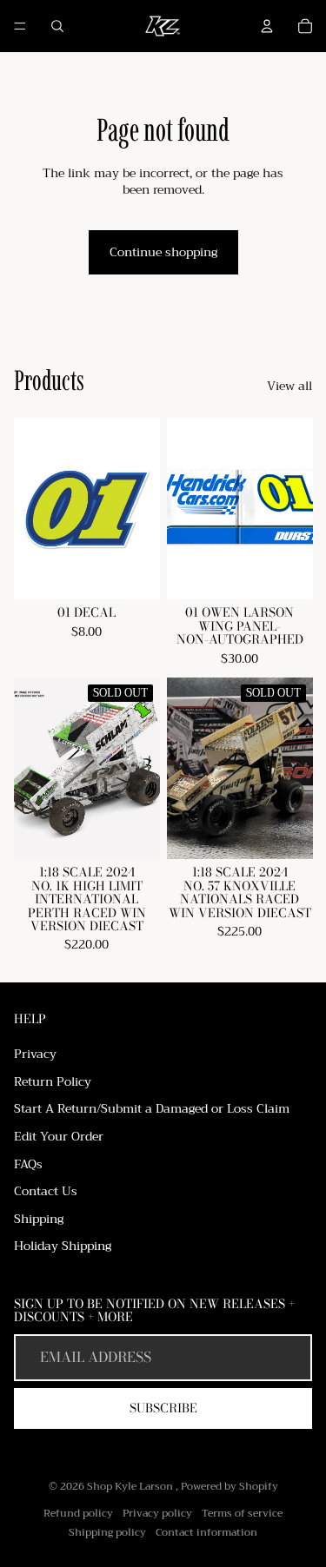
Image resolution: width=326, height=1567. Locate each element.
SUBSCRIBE (163, 1408)
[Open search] (57, 26)
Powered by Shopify (229, 1486)
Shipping (38, 1218)
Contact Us (45, 1190)
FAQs (28, 1164)
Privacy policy (157, 1513)
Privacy (35, 1053)
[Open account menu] (267, 26)
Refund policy (78, 1513)
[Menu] (20, 26)
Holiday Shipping (62, 1245)
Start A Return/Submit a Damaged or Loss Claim (151, 1108)
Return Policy (52, 1081)
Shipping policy (107, 1532)
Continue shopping (163, 251)
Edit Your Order (58, 1136)
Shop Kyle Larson (131, 1486)
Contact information (206, 1532)
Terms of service (242, 1513)
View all (289, 386)
